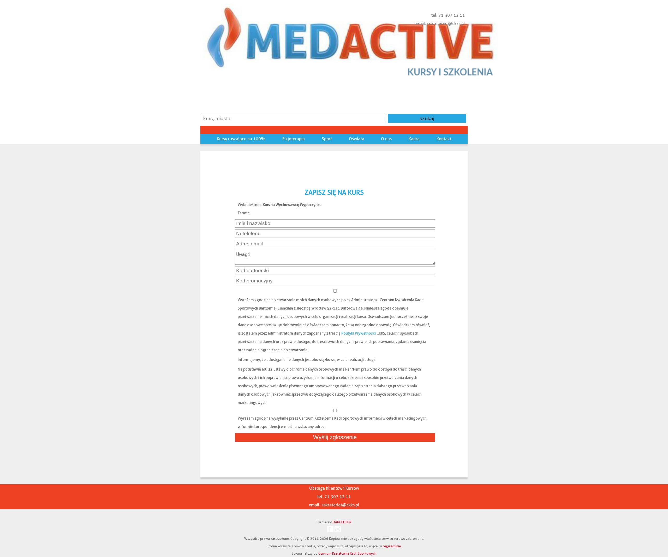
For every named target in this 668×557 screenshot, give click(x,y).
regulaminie (392, 546)
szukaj (427, 118)
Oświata (356, 138)
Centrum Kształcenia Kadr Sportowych (347, 553)
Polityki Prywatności (358, 333)
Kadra (414, 138)
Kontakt (444, 138)
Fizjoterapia (293, 138)
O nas (386, 138)
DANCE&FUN (342, 522)
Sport (327, 138)
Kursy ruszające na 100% (241, 138)
